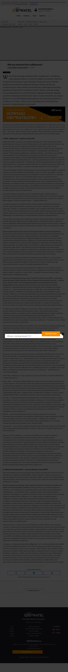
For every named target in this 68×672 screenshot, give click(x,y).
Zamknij (29, 336)
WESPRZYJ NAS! (51, 334)
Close (63, 334)
